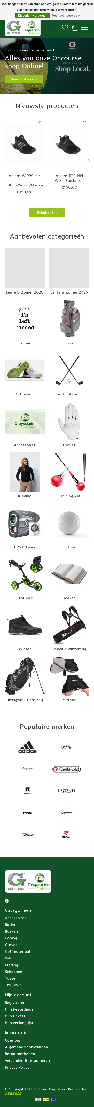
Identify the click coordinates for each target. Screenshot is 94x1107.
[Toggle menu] (84, 27)
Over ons (13, 1040)
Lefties (25, 343)
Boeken (69, 598)
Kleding (24, 495)
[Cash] (38, 1100)
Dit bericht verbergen (32, 15)
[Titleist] (27, 835)
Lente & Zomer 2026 (25, 292)
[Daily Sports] (27, 769)
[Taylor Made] (66, 813)
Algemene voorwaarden (26, 1047)
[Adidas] (27, 747)
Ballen (69, 547)
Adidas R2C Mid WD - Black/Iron (69, 178)
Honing (11, 937)
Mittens (69, 699)
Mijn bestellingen (20, 1009)
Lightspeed (13, 1093)
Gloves (69, 445)
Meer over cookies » (66, 15)
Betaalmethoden (20, 1053)
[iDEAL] (46, 1100)
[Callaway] (66, 747)
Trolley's (25, 598)
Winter (25, 648)
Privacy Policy (17, 1067)
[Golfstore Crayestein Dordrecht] (23, 27)
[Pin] (54, 1100)
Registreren (15, 1002)
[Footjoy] (27, 791)
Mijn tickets (15, 1016)
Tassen (69, 343)
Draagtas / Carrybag (25, 699)
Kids (8, 958)
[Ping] (27, 813)
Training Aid (69, 495)
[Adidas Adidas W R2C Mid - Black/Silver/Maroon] (25, 144)
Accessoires (24, 445)
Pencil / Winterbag (69, 648)
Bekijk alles (47, 212)
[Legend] (66, 791)
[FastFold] (66, 769)
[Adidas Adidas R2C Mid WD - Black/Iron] (69, 144)
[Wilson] (66, 835)
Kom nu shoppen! (24, 79)
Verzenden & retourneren (27, 1060)
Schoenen (25, 394)
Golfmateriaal (69, 394)
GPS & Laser (25, 547)
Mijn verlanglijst (19, 1022)
